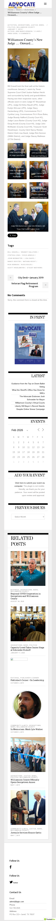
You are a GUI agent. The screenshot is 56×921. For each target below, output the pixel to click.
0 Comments (25, 33)
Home (10, 10)
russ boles (26, 265)
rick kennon (13, 265)
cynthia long (14, 255)
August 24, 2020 (17, 601)
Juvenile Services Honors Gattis (26, 832)
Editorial (15, 678)
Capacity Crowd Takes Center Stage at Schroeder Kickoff (27, 648)
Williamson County (26, 27)
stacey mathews (34, 268)
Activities (29, 10)
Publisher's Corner (29, 678)
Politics (11, 27)
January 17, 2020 (18, 653)
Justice (34, 25)
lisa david (29, 258)
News (19, 10)
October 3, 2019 (17, 683)
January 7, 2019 (15, 29)
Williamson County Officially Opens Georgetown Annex (25, 780)
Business (15, 590)
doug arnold (28, 255)
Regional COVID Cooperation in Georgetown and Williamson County (26, 596)
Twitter (15, 883)
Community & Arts (19, 725)
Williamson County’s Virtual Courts (30, 403)
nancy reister (14, 261)
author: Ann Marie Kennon (20, 31)
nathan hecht (29, 261)
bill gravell (13, 252)
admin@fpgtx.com (17, 902)
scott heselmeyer (16, 268)
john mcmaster (15, 258)
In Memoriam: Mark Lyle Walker (27, 729)
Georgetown (24, 25)
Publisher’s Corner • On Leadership (27, 680)
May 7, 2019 (15, 785)
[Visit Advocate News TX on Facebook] (11, 867)
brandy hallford (29, 252)
